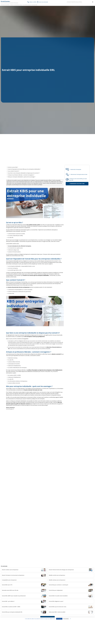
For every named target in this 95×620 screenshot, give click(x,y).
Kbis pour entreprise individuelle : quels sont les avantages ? (21, 177)
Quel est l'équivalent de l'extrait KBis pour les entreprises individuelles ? (24, 169)
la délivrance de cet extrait (37, 262)
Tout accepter (59, 618)
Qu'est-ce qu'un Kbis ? (13, 167)
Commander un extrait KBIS (77, 183)
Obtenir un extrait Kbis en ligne (16, 4)
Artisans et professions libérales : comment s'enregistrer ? (21, 175)
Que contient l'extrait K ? (13, 171)
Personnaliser (66, 618)
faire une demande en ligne (43, 392)
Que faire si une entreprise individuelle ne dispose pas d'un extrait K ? (24, 173)
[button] (92, 1)
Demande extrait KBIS (5, 4)
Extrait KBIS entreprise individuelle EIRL (30, 4)
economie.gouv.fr (10, 409)
